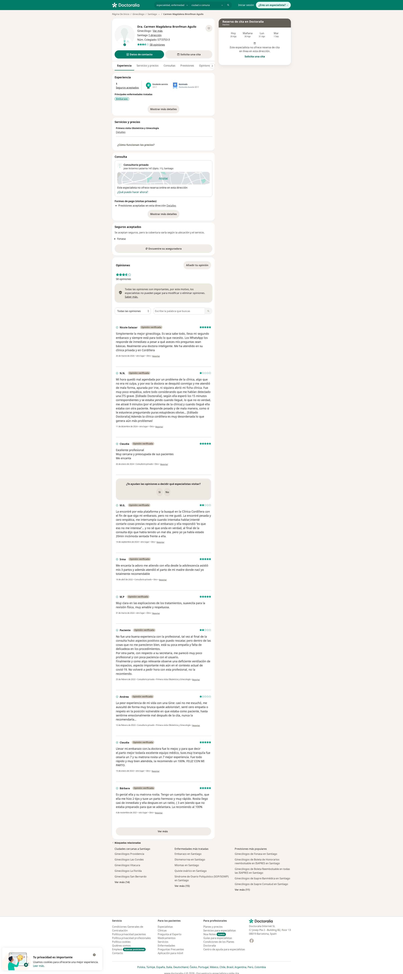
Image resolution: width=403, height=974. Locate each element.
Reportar (156, 356)
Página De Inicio (120, 14)
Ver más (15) (182, 886)
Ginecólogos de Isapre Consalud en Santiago (261, 884)
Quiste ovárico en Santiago (191, 871)
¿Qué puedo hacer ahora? (132, 192)
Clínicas (162, 930)
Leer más (38, 966)
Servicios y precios (148, 65)
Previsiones (187, 65)
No (167, 492)
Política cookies (121, 941)
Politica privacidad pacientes (129, 934)
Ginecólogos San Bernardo (131, 876)
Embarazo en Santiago (188, 854)
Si (160, 492)
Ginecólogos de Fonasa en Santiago (256, 854)
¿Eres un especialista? (272, 5)
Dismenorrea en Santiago (190, 859)
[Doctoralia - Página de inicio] (132, 4)
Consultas (169, 65)
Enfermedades (166, 945)
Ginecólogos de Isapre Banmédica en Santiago (262, 878)
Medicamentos (167, 938)
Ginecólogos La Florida (128, 871)
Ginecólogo (138, 14)
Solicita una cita (255, 56)
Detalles (120, 132)
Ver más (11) (242, 889)
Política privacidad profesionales (131, 938)
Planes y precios (213, 926)
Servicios (163, 941)
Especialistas (165, 926)
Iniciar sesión (246, 5)
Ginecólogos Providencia (129, 854)
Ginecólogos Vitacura (127, 865)
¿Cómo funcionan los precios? (136, 145)
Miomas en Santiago (187, 865)
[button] (139, 54)
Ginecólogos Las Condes (129, 859)
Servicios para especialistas (219, 930)
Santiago (168, 168)
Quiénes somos (121, 945)
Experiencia (124, 65)
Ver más (174, 832)
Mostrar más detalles (164, 110)
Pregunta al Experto (170, 934)
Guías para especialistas (217, 938)
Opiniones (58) (207, 65)
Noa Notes (214, 934)
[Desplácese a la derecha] (212, 66)
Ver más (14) (122, 882)
